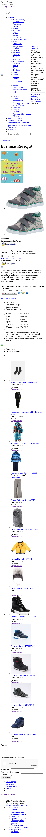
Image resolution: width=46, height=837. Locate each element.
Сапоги (16, 77)
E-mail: (4, 775)
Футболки (17, 70)
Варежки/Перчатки (21, 103)
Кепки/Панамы (19, 105)
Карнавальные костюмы (19, 62)
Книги (15, 99)
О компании (16, 807)
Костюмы (17, 24)
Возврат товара (17, 825)
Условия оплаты (14, 123)
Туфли (15, 92)
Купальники (18, 68)
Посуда (16, 110)
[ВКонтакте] (19, 293)
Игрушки (17, 96)
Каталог (11, 17)
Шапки (16, 112)
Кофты (15, 41)
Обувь (15, 74)
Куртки (16, 26)
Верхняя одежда (19, 19)
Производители (17, 821)
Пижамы (16, 55)
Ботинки (16, 79)
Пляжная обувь (19, 88)
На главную (11, 782)
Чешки (15, 85)
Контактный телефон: (10, 772)
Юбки (15, 66)
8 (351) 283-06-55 (8, 7)
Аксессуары (18, 101)
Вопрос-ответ (16, 829)
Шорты (16, 72)
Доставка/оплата (15, 121)
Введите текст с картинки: (12, 758)
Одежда (16, 33)
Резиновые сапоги (20, 90)
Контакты (12, 129)
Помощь (9, 788)
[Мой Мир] (27, 293)
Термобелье (17, 44)
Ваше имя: (6, 770)
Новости (14, 810)
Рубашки (16, 52)
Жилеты (16, 30)
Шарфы (16, 116)
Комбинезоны (18, 22)
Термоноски (18, 46)
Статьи (14, 823)
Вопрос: (5, 745)
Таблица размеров (8, 298)
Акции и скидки (15, 118)
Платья (16, 50)
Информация (11, 786)
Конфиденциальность (20, 827)
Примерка (12, 127)
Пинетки (16, 107)
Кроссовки (17, 81)
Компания (10, 784)
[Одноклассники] (24, 293)
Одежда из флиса (20, 39)
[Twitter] (21, 293)
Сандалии (17, 83)
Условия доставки (18, 814)
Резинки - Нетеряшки (22, 114)
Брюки (15, 28)
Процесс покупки (23, 125)
